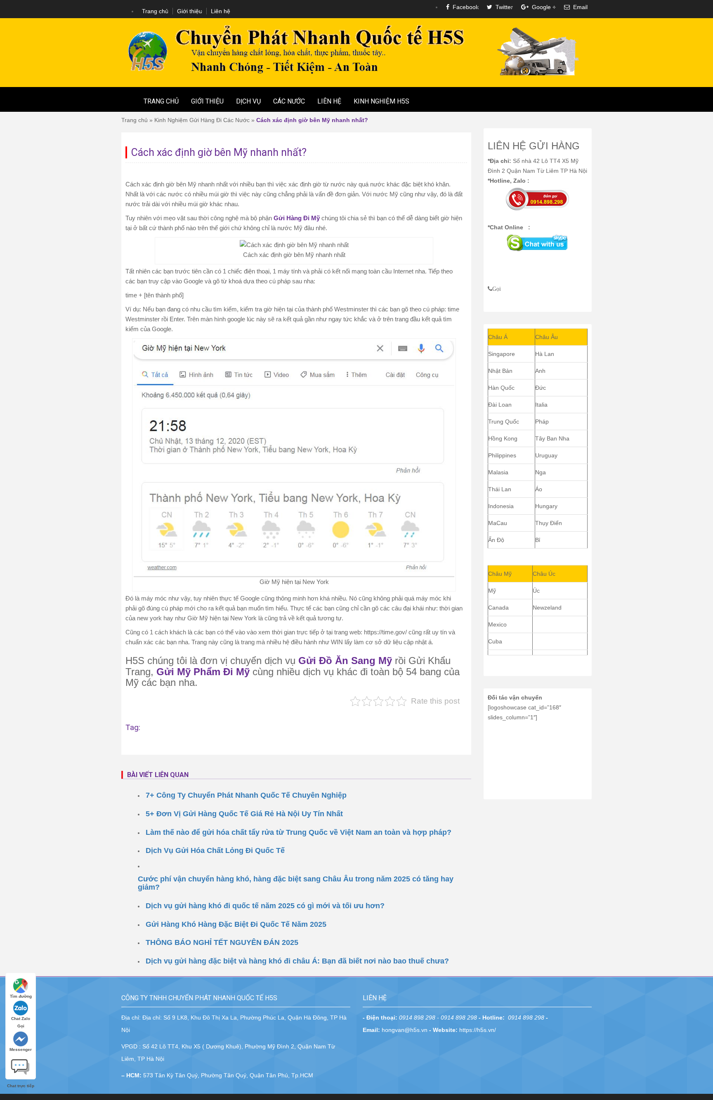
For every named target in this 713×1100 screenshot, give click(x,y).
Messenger (20, 1049)
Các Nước (289, 101)
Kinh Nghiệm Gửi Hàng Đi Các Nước (202, 120)
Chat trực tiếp (20, 1064)
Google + (542, 7)
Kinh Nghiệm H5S (381, 101)
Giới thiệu (189, 11)
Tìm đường (21, 996)
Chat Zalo (20, 1018)
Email (579, 7)
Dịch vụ (248, 101)
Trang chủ (155, 11)
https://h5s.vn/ (477, 1030)
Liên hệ (220, 11)
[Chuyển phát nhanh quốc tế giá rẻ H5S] (356, 52)
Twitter (502, 7)
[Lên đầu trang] (700, 818)
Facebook (464, 7)
